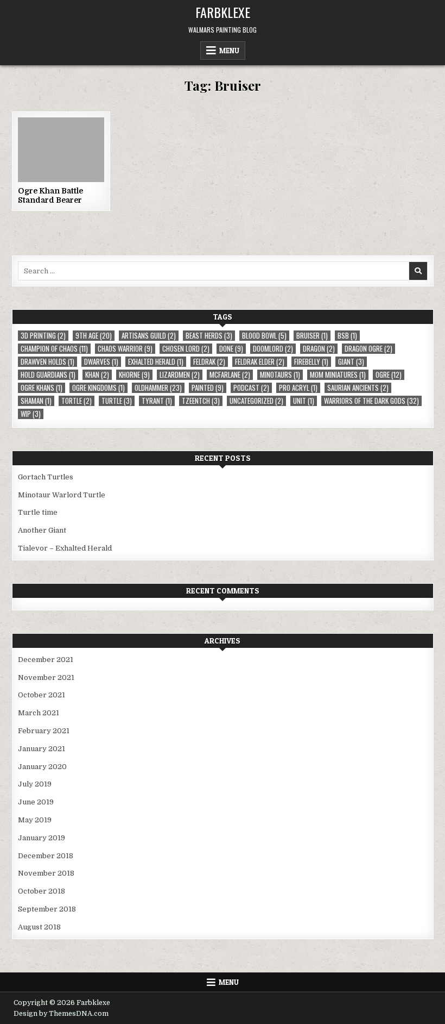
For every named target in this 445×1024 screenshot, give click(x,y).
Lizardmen (180, 375)
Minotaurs (280, 375)
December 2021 (45, 659)
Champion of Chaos (54, 349)
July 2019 (35, 784)
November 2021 (46, 677)
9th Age (93, 335)
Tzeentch (201, 401)
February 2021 (43, 731)
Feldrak (209, 362)
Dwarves (101, 362)
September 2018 (47, 909)
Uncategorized (256, 401)
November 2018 (46, 873)
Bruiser (312, 335)
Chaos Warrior (125, 349)
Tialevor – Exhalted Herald (65, 548)
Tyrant (157, 401)
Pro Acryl (298, 388)
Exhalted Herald (155, 362)
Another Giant (42, 530)
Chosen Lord (185, 349)
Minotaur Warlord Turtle (61, 495)
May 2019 (35, 820)
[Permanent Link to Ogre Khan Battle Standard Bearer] (61, 149)
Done (231, 349)
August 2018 (39, 927)
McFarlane (229, 375)
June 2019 (36, 802)
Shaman (36, 401)
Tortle (76, 401)
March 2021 (38, 713)
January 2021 (41, 749)
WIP (31, 414)
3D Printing (43, 335)
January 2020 (42, 767)
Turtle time (38, 512)
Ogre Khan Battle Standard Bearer (50, 195)
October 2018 (41, 891)
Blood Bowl (264, 335)
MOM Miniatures (338, 375)
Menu (229, 50)
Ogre (389, 375)
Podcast (251, 388)
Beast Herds (209, 335)
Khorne (134, 375)
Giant (351, 362)
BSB (347, 335)
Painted (208, 388)
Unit (303, 401)
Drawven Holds (47, 362)
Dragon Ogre (368, 349)
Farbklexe (222, 12)
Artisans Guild (149, 335)
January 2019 (41, 838)
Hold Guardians (48, 375)
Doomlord (273, 349)
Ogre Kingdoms (98, 388)
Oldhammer (158, 388)
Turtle (116, 401)
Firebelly (311, 362)
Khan (97, 375)
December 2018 (45, 856)
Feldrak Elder (259, 362)
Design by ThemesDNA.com (61, 1013)
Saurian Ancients (358, 388)
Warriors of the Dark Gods (371, 401)
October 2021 (41, 695)
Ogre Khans (41, 388)
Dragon (319, 349)
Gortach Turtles (45, 477)
